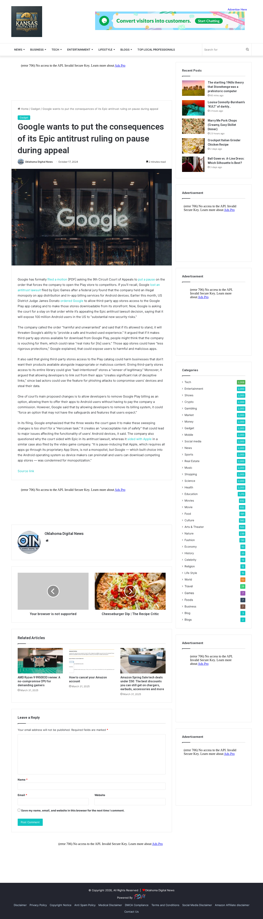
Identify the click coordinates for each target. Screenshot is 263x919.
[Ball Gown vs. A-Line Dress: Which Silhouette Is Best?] (193, 164)
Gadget (35, 108)
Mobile (189, 434)
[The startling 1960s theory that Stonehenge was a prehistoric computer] (193, 88)
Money (189, 421)
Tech (55, 49)
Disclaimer (20, 905)
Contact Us (131, 911)
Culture (189, 520)
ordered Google (71, 301)
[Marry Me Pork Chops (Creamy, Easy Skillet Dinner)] (193, 126)
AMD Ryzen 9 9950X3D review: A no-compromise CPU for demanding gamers (39, 681)
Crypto (189, 401)
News (188, 448)
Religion (190, 566)
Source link (26, 471)
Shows (189, 395)
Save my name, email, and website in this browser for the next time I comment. (73, 810)
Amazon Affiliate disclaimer (232, 905)
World (188, 579)
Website (100, 795)
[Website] (47, 540)
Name (23, 779)
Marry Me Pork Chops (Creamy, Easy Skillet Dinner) (222, 125)
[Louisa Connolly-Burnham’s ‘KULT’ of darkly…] (193, 108)
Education (191, 494)
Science (190, 480)
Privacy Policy (38, 905)
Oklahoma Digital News (39, 161)
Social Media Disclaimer (197, 905)
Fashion (190, 540)
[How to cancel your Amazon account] (91, 660)
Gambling (191, 408)
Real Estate (192, 461)
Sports (189, 454)
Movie (189, 507)
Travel (189, 586)
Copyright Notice (61, 905)
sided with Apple (139, 439)
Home (24, 108)
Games (189, 593)
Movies (189, 500)
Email (22, 795)
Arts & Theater (194, 526)
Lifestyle (105, 49)
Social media (193, 441)
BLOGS (124, 49)
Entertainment (78, 49)
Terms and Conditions (165, 905)
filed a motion (57, 279)
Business (37, 49)
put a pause (146, 279)
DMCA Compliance (137, 905)
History (189, 553)
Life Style (191, 573)
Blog (187, 613)
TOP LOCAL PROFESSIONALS (156, 49)
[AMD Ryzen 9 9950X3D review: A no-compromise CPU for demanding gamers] (40, 660)
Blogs (188, 619)
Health (189, 487)
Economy (191, 546)
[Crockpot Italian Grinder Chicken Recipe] (193, 146)
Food (188, 513)
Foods (189, 599)
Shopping (191, 474)
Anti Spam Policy (85, 905)
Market (189, 415)
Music (188, 467)
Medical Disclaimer (110, 905)
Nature (189, 533)
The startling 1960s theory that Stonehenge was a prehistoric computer (226, 87)
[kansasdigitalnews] (26, 21)
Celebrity (190, 559)
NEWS (18, 49)
